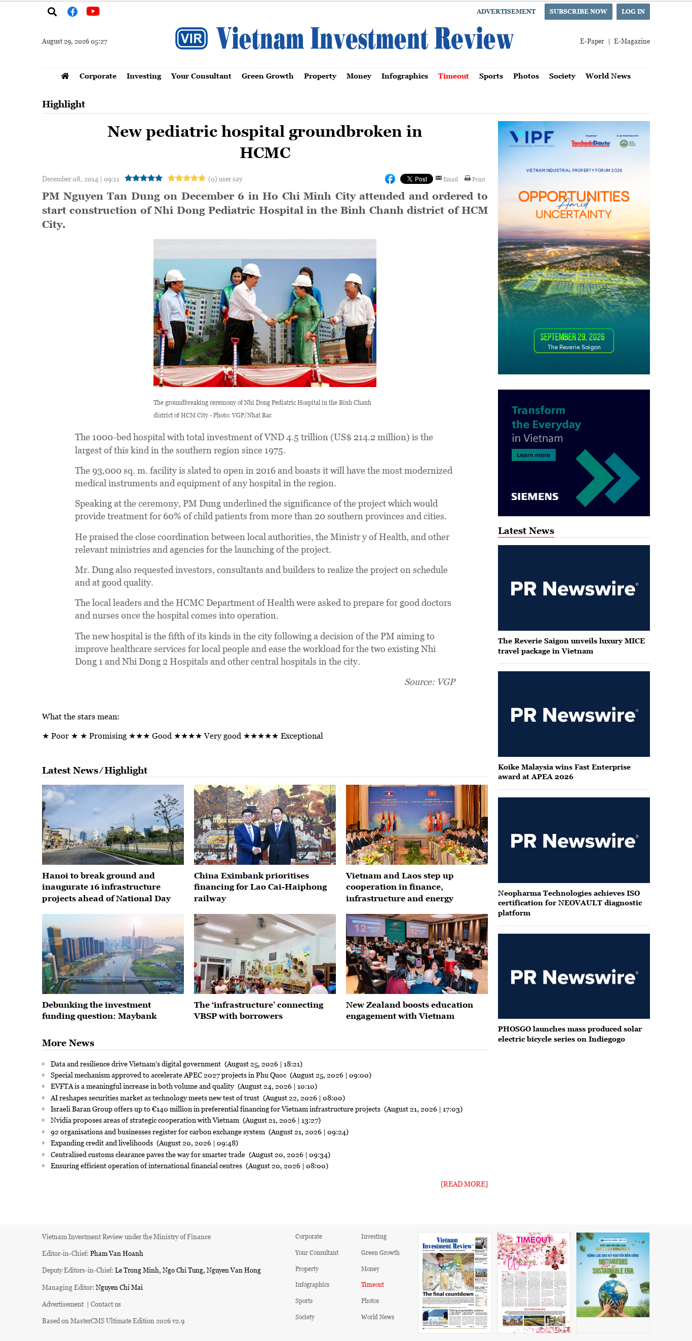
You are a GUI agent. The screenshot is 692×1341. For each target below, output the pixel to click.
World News (608, 75)
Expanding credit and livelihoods (103, 1142)
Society (562, 75)
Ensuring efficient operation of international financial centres (147, 1165)
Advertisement (506, 11)
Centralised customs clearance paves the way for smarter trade (149, 1154)
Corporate (98, 75)
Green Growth (268, 75)
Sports (491, 75)
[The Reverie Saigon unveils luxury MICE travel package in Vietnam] (574, 588)
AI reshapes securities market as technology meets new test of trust (156, 1097)
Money (359, 75)
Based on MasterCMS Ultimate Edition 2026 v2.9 (113, 1320)
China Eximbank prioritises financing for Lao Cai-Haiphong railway (260, 887)
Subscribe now (578, 11)
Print (478, 179)
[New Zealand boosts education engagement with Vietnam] (417, 954)
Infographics (404, 75)
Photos (526, 75)
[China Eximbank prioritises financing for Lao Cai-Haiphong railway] (265, 825)
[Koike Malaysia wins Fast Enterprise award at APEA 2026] (574, 714)
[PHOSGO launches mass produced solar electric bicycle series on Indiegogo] (574, 976)
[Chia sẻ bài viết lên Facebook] (390, 179)
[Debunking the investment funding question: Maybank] (113, 954)
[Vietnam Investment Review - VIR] (346, 64)
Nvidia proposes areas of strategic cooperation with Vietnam (146, 1120)
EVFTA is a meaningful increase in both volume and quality (143, 1086)
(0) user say (225, 178)
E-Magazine (632, 41)
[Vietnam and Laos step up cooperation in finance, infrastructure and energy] (417, 825)
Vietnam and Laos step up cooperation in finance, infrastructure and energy (400, 887)
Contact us (106, 1304)
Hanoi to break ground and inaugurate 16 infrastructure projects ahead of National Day (106, 887)
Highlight (63, 104)
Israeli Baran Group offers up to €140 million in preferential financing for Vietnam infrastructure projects (216, 1108)
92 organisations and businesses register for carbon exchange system (158, 1131)
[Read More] (464, 1184)
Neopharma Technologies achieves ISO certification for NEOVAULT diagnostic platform (570, 903)
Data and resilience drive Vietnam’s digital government (136, 1063)
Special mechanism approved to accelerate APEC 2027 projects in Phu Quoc (169, 1074)
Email (450, 179)
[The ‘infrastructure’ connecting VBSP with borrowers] (265, 954)
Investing (144, 75)
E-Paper (592, 41)
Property (320, 75)
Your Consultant (201, 75)
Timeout (453, 75)
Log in (633, 11)
